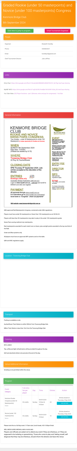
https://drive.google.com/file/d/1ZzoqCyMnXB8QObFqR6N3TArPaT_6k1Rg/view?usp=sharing (40, 83)
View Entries (64, 403)
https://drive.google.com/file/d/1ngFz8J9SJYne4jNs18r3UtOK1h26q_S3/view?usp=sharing (41, 89)
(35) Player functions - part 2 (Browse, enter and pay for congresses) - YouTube (38, 93)
